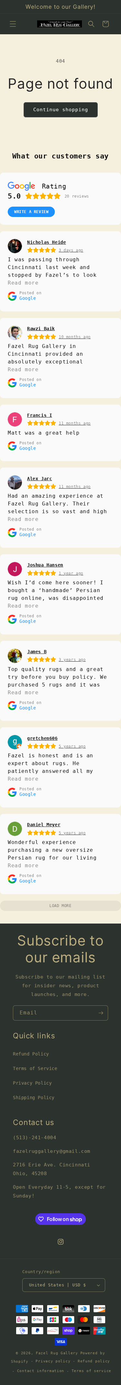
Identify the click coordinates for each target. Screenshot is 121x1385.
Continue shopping (60, 110)
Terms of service (91, 1371)
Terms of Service (35, 1068)
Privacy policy (52, 1361)
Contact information (40, 1371)
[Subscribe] (101, 1013)
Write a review (31, 212)
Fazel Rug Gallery (57, 1353)
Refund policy (94, 1361)
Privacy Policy (32, 1083)
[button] (13, 24)
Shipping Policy (34, 1097)
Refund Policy (31, 1053)
